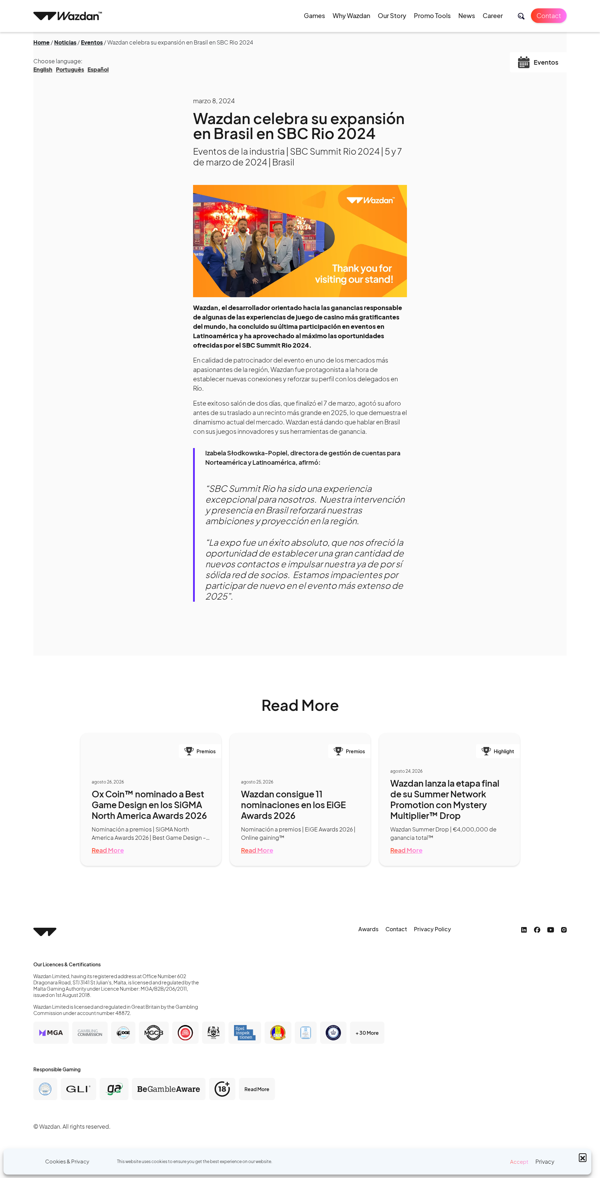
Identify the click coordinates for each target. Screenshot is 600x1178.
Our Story (392, 15)
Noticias (65, 42)
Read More (108, 850)
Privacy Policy (432, 929)
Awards (368, 929)
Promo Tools (432, 15)
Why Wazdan (351, 15)
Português (70, 69)
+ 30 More (367, 1033)
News (466, 15)
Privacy (545, 1161)
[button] (582, 1157)
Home (41, 42)
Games (314, 15)
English (42, 69)
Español (98, 69)
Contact (548, 15)
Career (493, 15)
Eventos (92, 42)
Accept (519, 1161)
